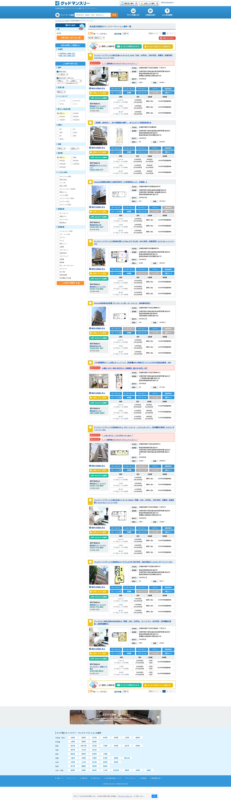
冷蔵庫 (62, 247)
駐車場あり (63, 223)
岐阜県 (94, 754)
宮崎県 (83, 770)
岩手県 (94, 737)
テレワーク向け (65, 201)
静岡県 (83, 754)
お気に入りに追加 (99, 93)
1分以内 (75, 113)
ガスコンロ (63, 269)
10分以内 (76, 120)
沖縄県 (148, 770)
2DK (74, 136)
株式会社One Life (95, 225)
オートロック (64, 213)
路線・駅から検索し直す (67, 55)
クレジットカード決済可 (67, 189)
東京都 (73, 746)
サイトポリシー (131, 778)
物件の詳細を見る (98, 88)
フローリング (64, 256)
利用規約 (144, 778)
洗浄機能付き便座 (65, 278)
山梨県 (73, 742)
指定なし (62, 113)
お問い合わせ (96, 778)
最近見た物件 (130, 3)
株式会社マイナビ (95, 411)
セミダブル (76, 101)
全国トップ (60, 778)
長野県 (83, 742)
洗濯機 (62, 259)
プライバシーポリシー (125, 796)
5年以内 (75, 161)
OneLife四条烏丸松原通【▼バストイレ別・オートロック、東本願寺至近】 (122, 303)
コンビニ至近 (64, 195)
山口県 (83, 762)
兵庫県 (83, 758)
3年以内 (62, 161)
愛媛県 (83, 766)
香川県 (73, 766)
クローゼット (64, 250)
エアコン (62, 237)
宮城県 (116, 737)
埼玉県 (94, 746)
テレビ (62, 240)
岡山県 (94, 762)
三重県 (105, 754)
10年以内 (63, 164)
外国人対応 (63, 179)
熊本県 (94, 770)
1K (74, 129)
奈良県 (105, 758)
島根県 (116, 762)
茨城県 (116, 746)
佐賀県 (138, 770)
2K (60, 136)
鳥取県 (105, 762)
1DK (61, 132)
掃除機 (62, 262)
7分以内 (62, 120)
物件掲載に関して (157, 778)
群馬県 (138, 746)
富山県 (94, 750)
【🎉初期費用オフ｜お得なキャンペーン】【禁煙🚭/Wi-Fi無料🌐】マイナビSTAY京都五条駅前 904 (132, 363)
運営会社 (84, 778)
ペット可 (62, 183)
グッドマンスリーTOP (62, 20)
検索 (114, 15)
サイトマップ (72, 778)
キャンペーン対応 (65, 176)
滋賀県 (116, 758)
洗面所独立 (63, 253)
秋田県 (105, 737)
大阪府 (73, 758)
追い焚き (62, 272)
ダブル (62, 104)
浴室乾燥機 (63, 275)
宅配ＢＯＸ (63, 216)
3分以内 (62, 116)
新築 (74, 157)
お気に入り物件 (151, 3)
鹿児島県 (116, 770)
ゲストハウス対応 (65, 204)
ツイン (75, 104)
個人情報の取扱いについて (114, 778)
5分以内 (75, 116)
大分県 (105, 770)
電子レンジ (63, 244)
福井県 (73, 750)
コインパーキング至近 (67, 198)
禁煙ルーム (63, 192)
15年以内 (76, 164)
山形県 (127, 737)
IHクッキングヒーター (67, 265)
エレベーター (64, 219)
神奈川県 (84, 746)
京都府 (94, 758)
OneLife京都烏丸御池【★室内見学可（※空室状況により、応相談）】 (121, 182)
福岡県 (73, 770)
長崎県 (127, 770)
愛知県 (73, 754)
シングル (62, 101)
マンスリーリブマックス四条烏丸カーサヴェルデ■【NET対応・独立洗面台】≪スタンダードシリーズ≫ (133, 562)
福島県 (138, 737)
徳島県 (105, 766)
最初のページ (153, 33)
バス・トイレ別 (65, 234)
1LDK (75, 132)
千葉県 (105, 746)
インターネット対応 (66, 231)
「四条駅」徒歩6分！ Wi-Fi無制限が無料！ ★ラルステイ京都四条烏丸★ (122, 123)
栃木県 (127, 746)
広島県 (73, 762)
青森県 (83, 737)
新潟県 (94, 742)
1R (60, 129)
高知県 (94, 766)
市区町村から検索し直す (67, 53)
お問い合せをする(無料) (98, 98)
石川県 (83, 750)
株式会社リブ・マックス (98, 106)
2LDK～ (62, 139)
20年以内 (63, 167)
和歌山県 (127, 758)
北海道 (73, 737)
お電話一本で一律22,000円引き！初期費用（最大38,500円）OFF (124, 368)
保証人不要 (63, 186)
